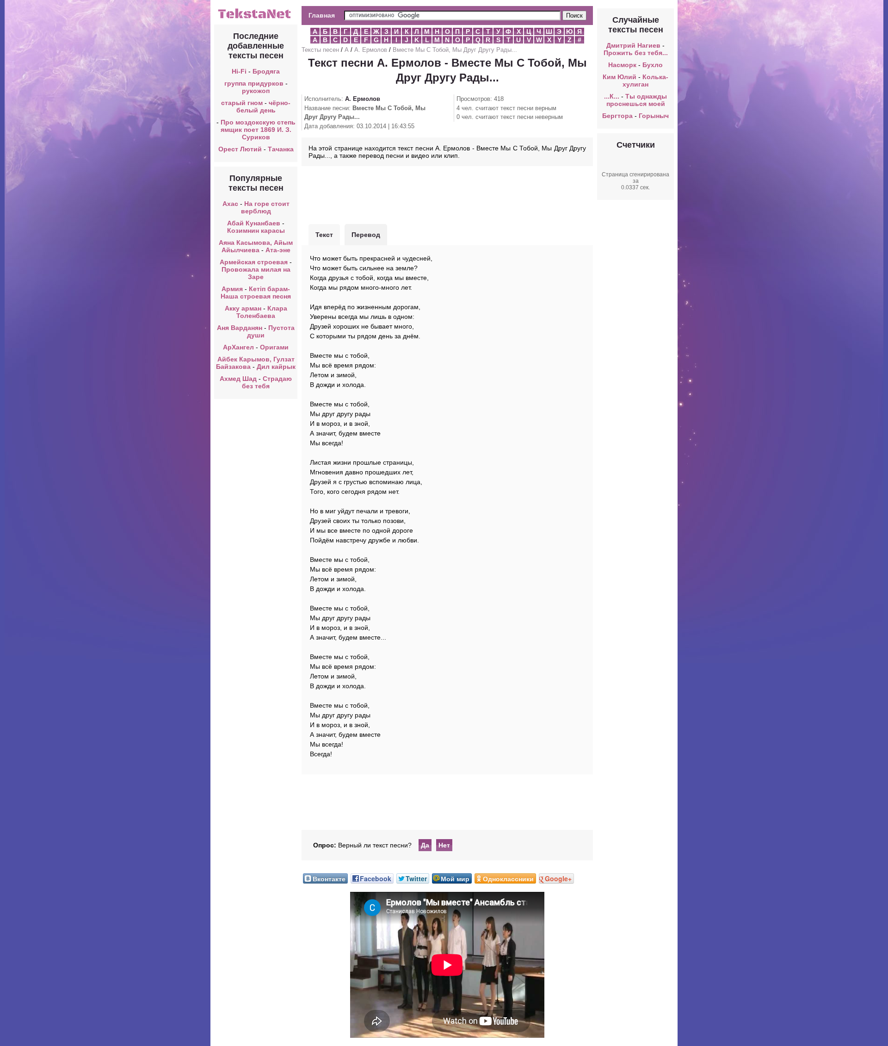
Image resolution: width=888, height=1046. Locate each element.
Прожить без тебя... (636, 52)
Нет (444, 845)
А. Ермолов (370, 49)
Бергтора (617, 115)
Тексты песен (320, 49)
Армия (232, 289)
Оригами (274, 347)
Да (425, 845)
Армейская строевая (254, 262)
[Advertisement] (447, 194)
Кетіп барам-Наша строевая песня (256, 292)
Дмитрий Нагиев (633, 45)
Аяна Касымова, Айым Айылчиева (256, 246)
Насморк (622, 64)
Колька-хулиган (645, 80)
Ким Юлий (619, 77)
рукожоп (256, 90)
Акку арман (243, 308)
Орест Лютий (240, 149)
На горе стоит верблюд (265, 207)
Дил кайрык (276, 366)
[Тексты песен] (255, 17)
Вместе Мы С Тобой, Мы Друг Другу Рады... (455, 49)
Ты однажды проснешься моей (636, 100)
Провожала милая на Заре (256, 273)
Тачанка (281, 149)
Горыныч (654, 115)
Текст (324, 234)
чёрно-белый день (263, 106)
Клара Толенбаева (261, 312)
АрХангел (238, 347)
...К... (611, 96)
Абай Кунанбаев (253, 223)
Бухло (652, 64)
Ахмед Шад (238, 378)
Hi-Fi (239, 71)
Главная (321, 15)
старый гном (242, 102)
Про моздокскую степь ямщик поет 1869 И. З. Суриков (258, 129)
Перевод (366, 234)
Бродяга (266, 71)
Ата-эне (277, 250)
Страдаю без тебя (267, 382)
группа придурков (254, 83)
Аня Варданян (240, 327)
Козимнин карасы (256, 230)
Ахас (230, 203)
